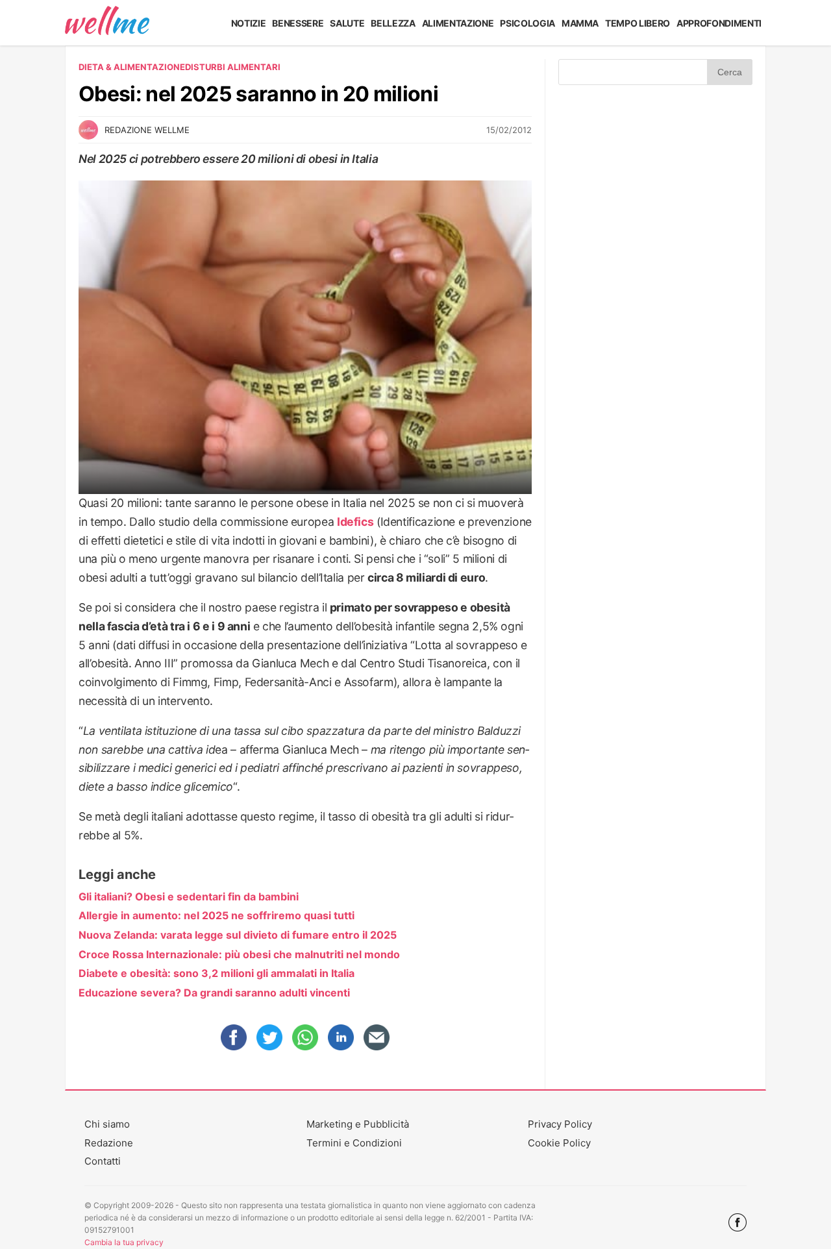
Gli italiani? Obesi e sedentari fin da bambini (189, 896)
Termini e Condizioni (354, 1143)
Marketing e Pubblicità (357, 1124)
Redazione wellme (147, 130)
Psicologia (527, 23)
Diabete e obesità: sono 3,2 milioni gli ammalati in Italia (216, 973)
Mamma (580, 23)
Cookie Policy (559, 1143)
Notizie (248, 23)
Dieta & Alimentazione (132, 67)
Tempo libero (637, 23)
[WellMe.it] (107, 23)
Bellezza (393, 23)
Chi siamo (107, 1124)
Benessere (297, 23)
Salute (347, 23)
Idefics (355, 521)
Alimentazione (458, 23)
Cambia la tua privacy (124, 1242)
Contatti (102, 1161)
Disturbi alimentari (232, 67)
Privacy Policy (560, 1124)
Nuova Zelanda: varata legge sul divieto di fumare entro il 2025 (238, 934)
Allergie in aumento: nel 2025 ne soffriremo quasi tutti (216, 915)
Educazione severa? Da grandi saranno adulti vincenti (214, 992)
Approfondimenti (719, 23)
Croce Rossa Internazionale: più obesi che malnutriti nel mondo (239, 954)
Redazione (108, 1143)
